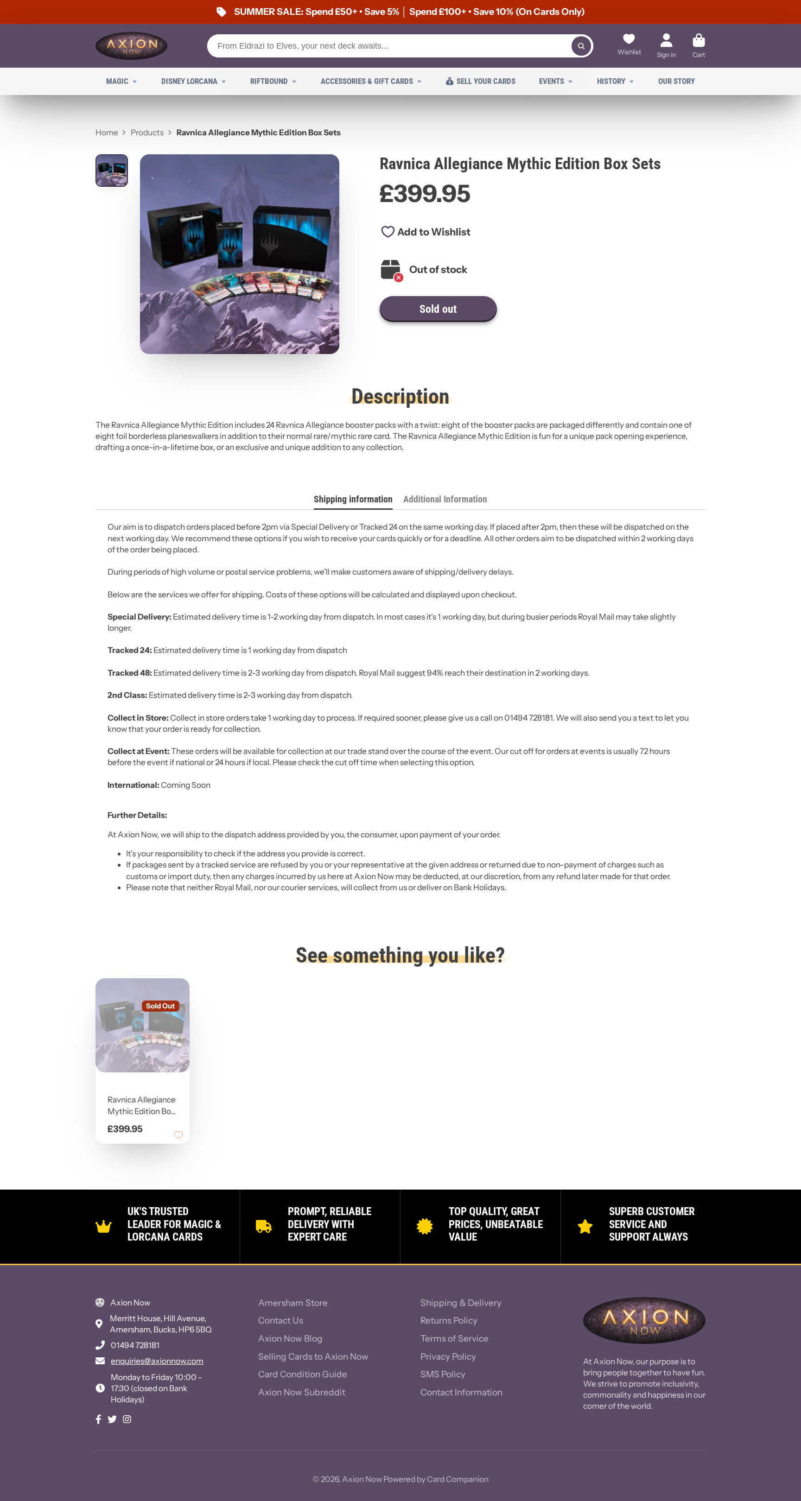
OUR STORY (676, 81)
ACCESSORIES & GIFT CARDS (367, 81)
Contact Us (280, 1320)
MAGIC (117, 81)
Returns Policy (448, 1320)
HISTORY (611, 81)
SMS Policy (442, 1374)
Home (106, 132)
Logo (131, 46)
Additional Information (445, 499)
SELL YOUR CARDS (486, 81)
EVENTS (551, 81)
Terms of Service (454, 1338)
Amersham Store (293, 1303)
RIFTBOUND (269, 81)
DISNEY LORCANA (189, 81)
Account (666, 45)
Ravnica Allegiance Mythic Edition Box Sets (142, 1061)
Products (147, 132)
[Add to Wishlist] (178, 1135)
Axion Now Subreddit (301, 1392)
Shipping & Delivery (461, 1303)
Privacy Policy (448, 1356)
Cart (699, 45)
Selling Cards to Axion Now (313, 1356)
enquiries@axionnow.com (157, 1361)
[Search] (581, 45)
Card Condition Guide (302, 1374)
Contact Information (461, 1392)
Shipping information (353, 499)
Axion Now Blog (290, 1338)
